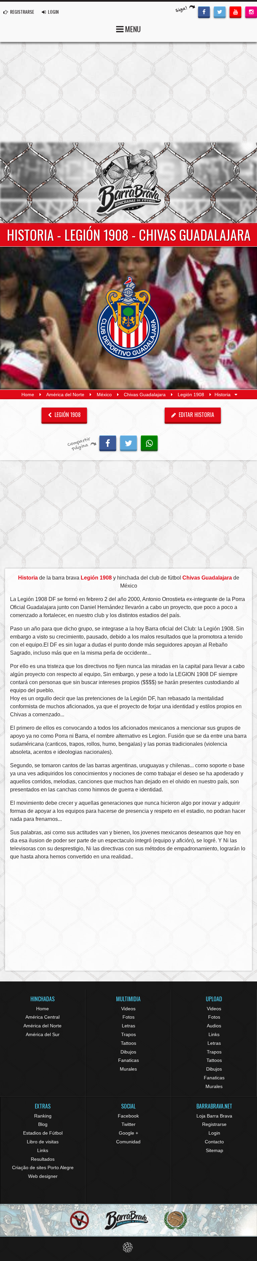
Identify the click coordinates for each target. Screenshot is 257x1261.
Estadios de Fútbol (43, 1133)
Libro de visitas (43, 1141)
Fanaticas (128, 1060)
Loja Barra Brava (214, 1116)
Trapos (128, 1034)
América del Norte (65, 394)
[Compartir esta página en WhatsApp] (149, 442)
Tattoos (128, 1043)
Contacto (214, 1141)
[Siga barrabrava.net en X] (220, 11)
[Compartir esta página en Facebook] (107, 442)
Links (214, 1034)
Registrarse (214, 1124)
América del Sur (43, 1034)
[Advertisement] (128, 92)
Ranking (43, 1116)
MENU (132, 28)
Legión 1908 (191, 394)
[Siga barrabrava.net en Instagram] (251, 11)
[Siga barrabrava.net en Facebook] (204, 11)
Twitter (128, 1124)
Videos (128, 1008)
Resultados (43, 1159)
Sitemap (214, 1150)
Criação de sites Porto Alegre (43, 1167)
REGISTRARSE (21, 11)
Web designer (43, 1176)
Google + (128, 1133)
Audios (214, 1025)
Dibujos (128, 1052)
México (104, 394)
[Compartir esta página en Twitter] (128, 442)
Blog (43, 1124)
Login (214, 1133)
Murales (128, 1069)
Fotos (128, 1017)
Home (27, 394)
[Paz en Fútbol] (79, 1220)
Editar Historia (195, 415)
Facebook (128, 1116)
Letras (128, 1025)
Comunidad (128, 1141)
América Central (42, 1017)
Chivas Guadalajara (145, 394)
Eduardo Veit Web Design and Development (129, 1247)
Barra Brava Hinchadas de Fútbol (128, 182)
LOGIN (53, 11)
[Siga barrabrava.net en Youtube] (235, 11)
